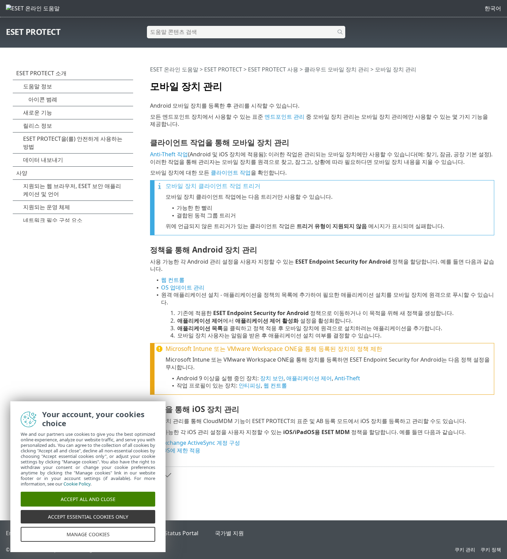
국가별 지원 (229, 533)
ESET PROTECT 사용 (273, 69)
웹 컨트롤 (173, 280)
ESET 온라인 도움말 (174, 69)
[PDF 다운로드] (480, 83)
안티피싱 (250, 385)
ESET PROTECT (33, 31)
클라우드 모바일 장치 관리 (336, 69)
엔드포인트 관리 (285, 116)
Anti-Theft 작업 (169, 154)
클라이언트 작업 (231, 172)
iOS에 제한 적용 (180, 450)
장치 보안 (272, 378)
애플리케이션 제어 (309, 378)
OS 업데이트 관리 (183, 287)
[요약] (490, 83)
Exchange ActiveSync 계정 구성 (200, 443)
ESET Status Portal (174, 533)
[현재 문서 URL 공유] (470, 83)
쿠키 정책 (490, 549)
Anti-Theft (347, 378)
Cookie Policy (76, 484)
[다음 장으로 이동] (167, 475)
